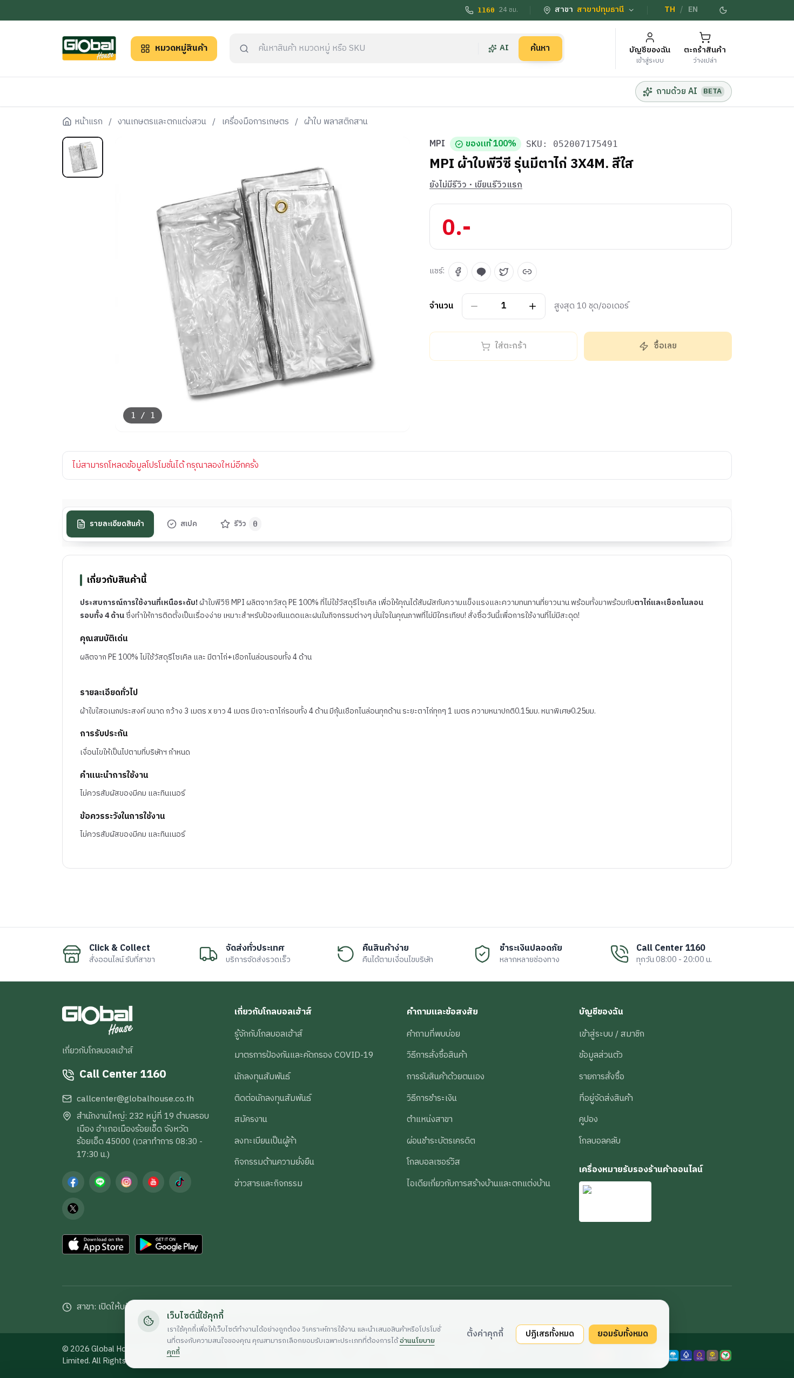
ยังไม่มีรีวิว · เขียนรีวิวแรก (475, 185)
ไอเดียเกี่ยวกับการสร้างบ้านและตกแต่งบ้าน (478, 1184)
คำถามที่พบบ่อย (433, 1034)
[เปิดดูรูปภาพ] (263, 284)
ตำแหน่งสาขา (430, 1119)
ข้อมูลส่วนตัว (601, 1055)
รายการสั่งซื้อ (601, 1077)
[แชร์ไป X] (504, 271)
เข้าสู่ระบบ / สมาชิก (611, 1034)
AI (504, 48)
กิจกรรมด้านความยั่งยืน (274, 1162)
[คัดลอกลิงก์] (527, 271)
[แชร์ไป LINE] (481, 271)
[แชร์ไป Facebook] (458, 271)
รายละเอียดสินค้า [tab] (117, 524)
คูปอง (588, 1119)
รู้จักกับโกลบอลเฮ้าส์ (268, 1034)
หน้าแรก (89, 122)
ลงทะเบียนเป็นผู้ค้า (265, 1141)
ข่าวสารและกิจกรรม (268, 1184)
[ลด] (474, 306)
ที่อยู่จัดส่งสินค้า (606, 1098)
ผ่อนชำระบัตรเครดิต (441, 1141)
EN (693, 9)
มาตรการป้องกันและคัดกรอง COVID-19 (303, 1055)
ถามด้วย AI (689, 91)
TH (669, 9)
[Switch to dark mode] (723, 10)
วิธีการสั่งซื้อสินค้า (437, 1055)
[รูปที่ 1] (82, 157)
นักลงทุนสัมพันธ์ (262, 1077)
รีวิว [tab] (246, 524)
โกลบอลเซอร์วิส (433, 1162)
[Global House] (89, 48)
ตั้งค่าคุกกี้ (485, 1334)
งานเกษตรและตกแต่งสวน (162, 122)
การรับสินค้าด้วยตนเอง (446, 1077)
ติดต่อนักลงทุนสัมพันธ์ (272, 1098)
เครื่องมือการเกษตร (255, 122)
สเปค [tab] (188, 524)
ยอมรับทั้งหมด (622, 1334)
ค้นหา (540, 48)
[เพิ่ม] (533, 306)
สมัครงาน (250, 1119)
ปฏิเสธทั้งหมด (550, 1334)
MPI (437, 144)
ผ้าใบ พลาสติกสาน (336, 122)
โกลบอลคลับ (600, 1141)
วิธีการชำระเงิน (432, 1098)
